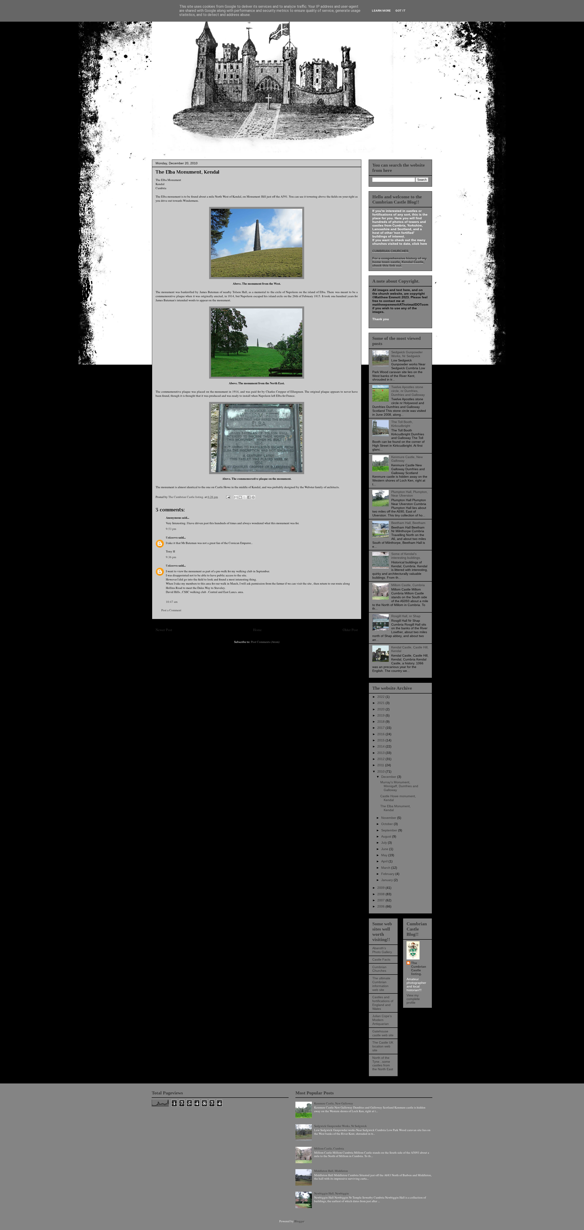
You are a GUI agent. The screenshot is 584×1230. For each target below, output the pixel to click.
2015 (381, 740)
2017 (381, 728)
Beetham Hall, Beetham (408, 523)
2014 (381, 746)
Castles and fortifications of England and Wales (382, 1002)
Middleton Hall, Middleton (331, 1171)
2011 (381, 765)
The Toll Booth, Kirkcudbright (402, 424)
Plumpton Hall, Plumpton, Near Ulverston (409, 494)
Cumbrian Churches (379, 969)
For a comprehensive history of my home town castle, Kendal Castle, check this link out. (399, 261)
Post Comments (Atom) (265, 642)
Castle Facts (381, 959)
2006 (381, 906)
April (384, 861)
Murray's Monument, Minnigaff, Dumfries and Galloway (399, 786)
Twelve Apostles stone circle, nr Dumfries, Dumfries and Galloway (408, 391)
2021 (381, 703)
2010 (381, 771)
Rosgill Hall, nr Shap (405, 616)
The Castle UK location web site (382, 1046)
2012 (381, 759)
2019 (381, 715)
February (388, 874)
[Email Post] (227, 497)
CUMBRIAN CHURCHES (390, 251)
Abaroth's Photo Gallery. (382, 950)
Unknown (172, 537)
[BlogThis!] (240, 497)
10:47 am (171, 602)
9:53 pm (171, 529)
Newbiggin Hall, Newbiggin (331, 1193)
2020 (381, 709)
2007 (381, 900)
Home (257, 629)
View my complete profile (413, 998)
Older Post (350, 629)
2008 (381, 894)
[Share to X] (244, 497)
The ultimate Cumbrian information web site (381, 983)
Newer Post (164, 629)
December (389, 777)
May (384, 855)
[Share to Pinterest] (253, 497)
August (386, 836)
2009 (381, 888)
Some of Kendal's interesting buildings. (406, 556)
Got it (400, 10)
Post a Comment (171, 610)
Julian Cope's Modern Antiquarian (382, 1020)
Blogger (299, 1221)
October (387, 824)
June (385, 849)
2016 (381, 734)
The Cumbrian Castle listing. (418, 968)
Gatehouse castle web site (383, 1033)
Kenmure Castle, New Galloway (333, 1103)
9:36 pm (171, 557)
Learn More (381, 10)
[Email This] (236, 497)
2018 (381, 721)
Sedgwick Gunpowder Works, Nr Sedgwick (407, 354)
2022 (381, 697)
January (387, 880)
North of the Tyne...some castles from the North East (382, 1063)
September (389, 830)
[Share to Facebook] (249, 497)
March (386, 867)
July (384, 842)
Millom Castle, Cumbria (408, 585)
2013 (381, 753)
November (389, 818)
